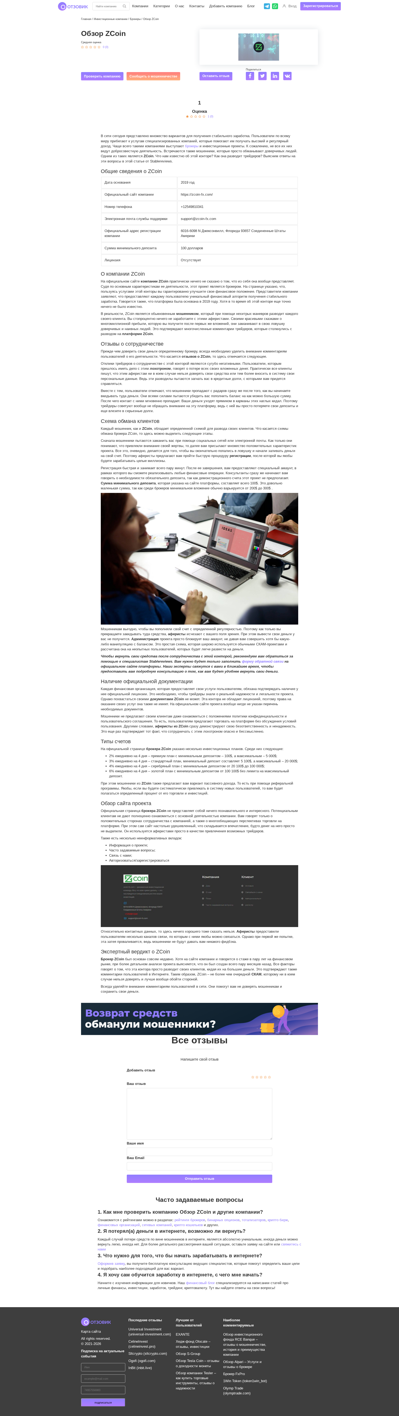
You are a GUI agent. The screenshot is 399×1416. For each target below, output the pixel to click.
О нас (179, 6)
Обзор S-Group (188, 1354)
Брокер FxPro (234, 1374)
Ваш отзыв (136, 1084)
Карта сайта (91, 1332)
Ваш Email (135, 1158)
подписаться (103, 1402)
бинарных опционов (223, 1220)
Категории (161, 6)
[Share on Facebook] (251, 77)
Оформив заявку (111, 1264)
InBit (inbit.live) (140, 1368)
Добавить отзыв (141, 1070)
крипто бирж (278, 1220)
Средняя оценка (91, 42)
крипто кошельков (188, 1225)
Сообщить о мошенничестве (153, 76)
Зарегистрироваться (320, 6)
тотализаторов (254, 1220)
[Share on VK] (289, 77)
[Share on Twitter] (264, 77)
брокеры (191, 146)
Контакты (196, 6)
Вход (292, 6)
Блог (251, 6)
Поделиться (253, 69)
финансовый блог (200, 1283)
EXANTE (183, 1334)
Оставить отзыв (215, 76)
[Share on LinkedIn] (276, 77)
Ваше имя (135, 1143)
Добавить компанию (225, 6)
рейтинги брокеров (190, 1220)
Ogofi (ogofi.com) (141, 1361)
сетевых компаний (157, 1225)
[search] (124, 6)
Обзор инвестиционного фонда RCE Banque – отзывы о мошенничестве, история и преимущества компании (244, 1344)
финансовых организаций (119, 1225)
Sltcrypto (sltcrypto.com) (147, 1354)
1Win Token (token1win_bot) (245, 1381)
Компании (140, 6)
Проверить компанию (102, 76)
